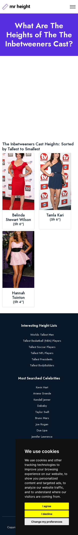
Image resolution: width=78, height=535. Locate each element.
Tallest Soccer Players (42, 347)
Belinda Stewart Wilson (18, 217)
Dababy (42, 406)
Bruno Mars (42, 418)
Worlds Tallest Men (42, 335)
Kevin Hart (42, 387)
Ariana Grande (42, 393)
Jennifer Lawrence (42, 437)
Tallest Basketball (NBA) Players (42, 341)
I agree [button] (46, 506)
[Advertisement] (39, 99)
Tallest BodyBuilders (42, 365)
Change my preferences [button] (46, 521)
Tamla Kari (55, 215)
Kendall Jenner (42, 400)
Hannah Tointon (18, 295)
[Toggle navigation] (73, 6)
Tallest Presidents (42, 359)
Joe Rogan (42, 424)
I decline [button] (46, 513)
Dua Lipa (42, 430)
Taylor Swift (42, 412)
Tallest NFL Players (42, 353)
